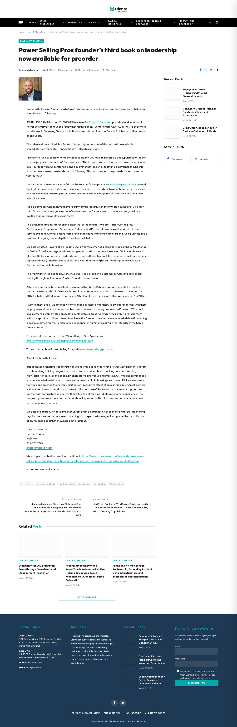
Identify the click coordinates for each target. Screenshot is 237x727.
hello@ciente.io (33, 667)
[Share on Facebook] (200, 69)
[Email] (7, 142)
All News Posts (155, 713)
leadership (99, 483)
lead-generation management (74, 483)
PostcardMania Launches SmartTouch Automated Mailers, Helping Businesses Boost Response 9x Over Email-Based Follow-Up (85, 573)
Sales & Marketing (114, 22)
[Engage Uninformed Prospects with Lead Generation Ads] (172, 93)
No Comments (92, 70)
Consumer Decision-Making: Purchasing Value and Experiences (199, 112)
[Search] (216, 22)
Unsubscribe (133, 713)
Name (178, 646)
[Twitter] (7, 125)
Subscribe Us (112, 713)
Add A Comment (86, 597)
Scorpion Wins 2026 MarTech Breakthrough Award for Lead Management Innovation (37, 569)
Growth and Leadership (187, 22)
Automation (75, 22)
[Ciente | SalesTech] (118, 9)
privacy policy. (203, 678)
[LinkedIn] (7, 133)
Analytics (95, 22)
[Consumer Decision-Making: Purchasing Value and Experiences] (172, 112)
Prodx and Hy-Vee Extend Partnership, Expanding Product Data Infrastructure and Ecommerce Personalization (132, 571)
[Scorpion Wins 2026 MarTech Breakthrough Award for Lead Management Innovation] (40, 545)
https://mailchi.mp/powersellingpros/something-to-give (59, 340)
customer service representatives (37, 483)
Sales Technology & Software (148, 22)
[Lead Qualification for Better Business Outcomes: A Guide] (172, 132)
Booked (31, 189)
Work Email (181, 658)
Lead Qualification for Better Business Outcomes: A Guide (200, 129)
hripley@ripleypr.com (39, 447)
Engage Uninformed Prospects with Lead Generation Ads (195, 93)
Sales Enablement (47, 22)
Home (32, 22)
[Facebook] (7, 117)
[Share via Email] (216, 69)
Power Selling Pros (117, 184)
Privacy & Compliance (86, 713)
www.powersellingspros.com (96, 349)
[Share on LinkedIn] (210, 69)
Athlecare (135, 184)
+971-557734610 (35, 662)
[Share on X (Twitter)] (205, 69)
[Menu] (21, 22)
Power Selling (116, 483)
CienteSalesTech (29, 70)
